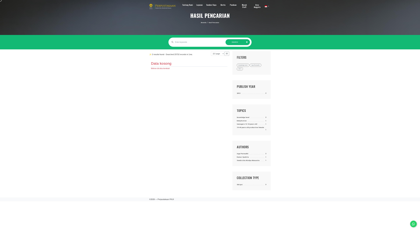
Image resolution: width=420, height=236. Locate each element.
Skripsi (240, 184)
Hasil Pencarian (214, 22)
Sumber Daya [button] (211, 5)
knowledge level (243, 117)
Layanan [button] (199, 5)
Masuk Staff (244, 6)
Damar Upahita (243, 157)
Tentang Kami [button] (187, 5)
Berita (223, 5)
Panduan (233, 5)
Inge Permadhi (242, 153)
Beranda (203, 22)
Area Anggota (257, 6)
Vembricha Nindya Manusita (248, 160)
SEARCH (235, 42)
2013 (238, 93)
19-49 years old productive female (250, 127)
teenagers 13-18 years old (247, 124)
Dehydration (242, 121)
